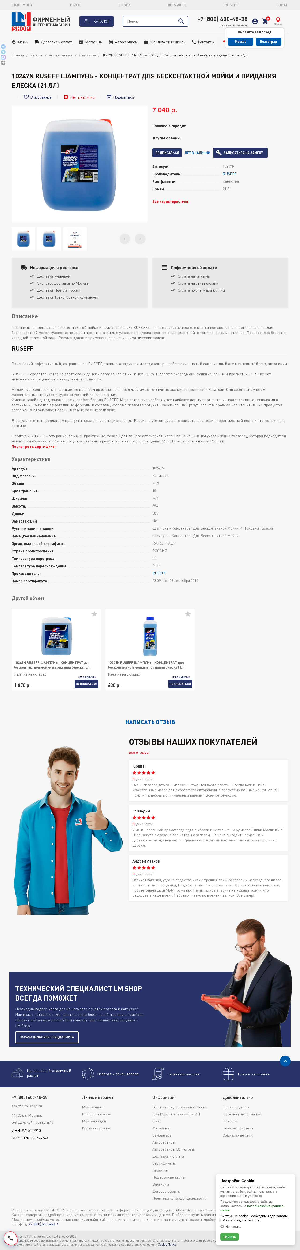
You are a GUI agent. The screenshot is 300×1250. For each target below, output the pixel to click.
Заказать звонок (233, 25)
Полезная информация (242, 1114)
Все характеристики (170, 201)
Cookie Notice (167, 1244)
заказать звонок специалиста (47, 1037)
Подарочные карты (168, 1177)
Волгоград (268, 42)
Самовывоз (162, 1135)
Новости (230, 1121)
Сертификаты (164, 1163)
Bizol (75, 4)
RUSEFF (232, 4)
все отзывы (139, 752)
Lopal (282, 4)
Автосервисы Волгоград (173, 1149)
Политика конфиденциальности (179, 1198)
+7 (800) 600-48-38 (222, 18)
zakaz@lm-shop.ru (27, 1106)
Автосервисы (126, 42)
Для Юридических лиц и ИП (176, 1114)
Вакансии (160, 1184)
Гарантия (160, 1170)
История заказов (96, 1114)
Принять (230, 1237)
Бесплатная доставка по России (179, 1107)
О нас (156, 1121)
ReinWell (177, 4)
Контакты (206, 42)
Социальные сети (238, 1135)
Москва (240, 42)
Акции (23, 42)
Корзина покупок (96, 1128)
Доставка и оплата (57, 42)
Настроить (233, 1226)
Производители (236, 1107)
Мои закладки (94, 1121)
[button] (125, 239)
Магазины (94, 42)
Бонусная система (238, 1128)
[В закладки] (96, 615)
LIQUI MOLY (22, 4)
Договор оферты (166, 1191)
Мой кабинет (93, 1107)
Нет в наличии (197, 153)
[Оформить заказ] (265, 21)
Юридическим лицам (168, 42)
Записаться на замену (243, 153)
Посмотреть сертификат (34, 446)
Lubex (125, 4)
